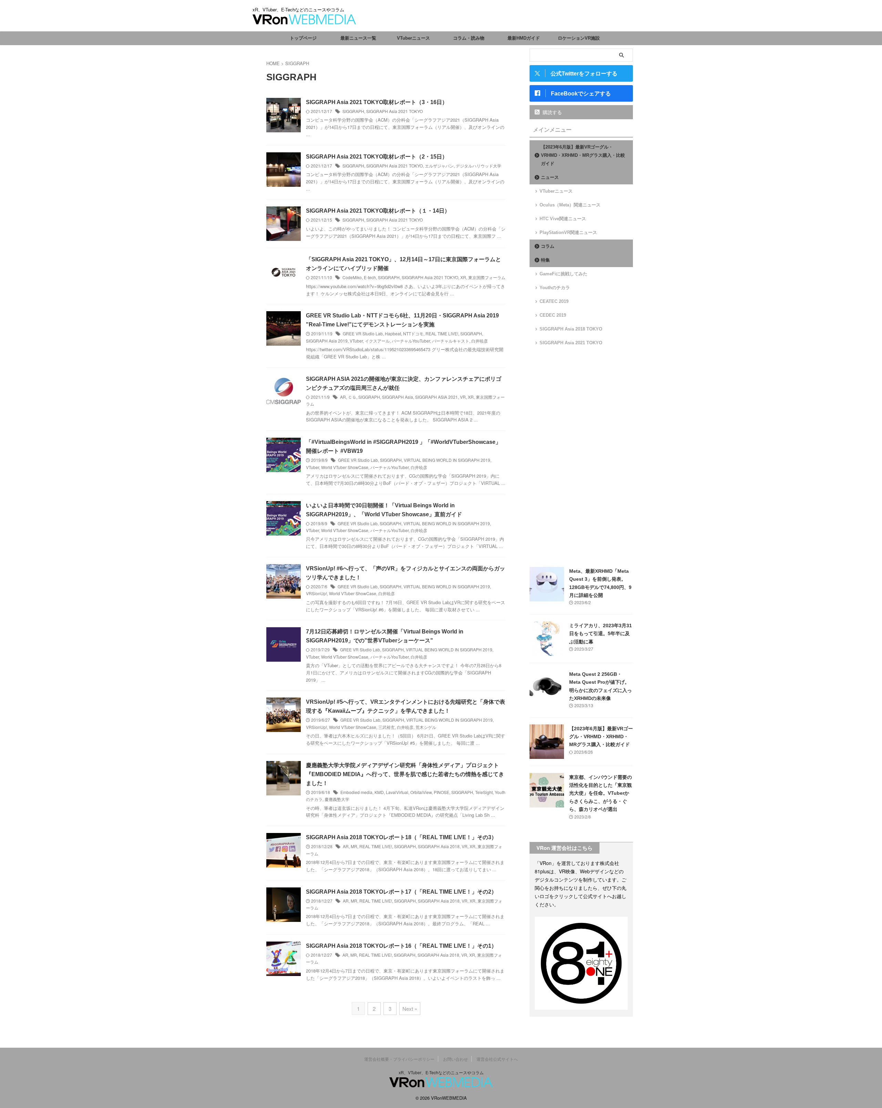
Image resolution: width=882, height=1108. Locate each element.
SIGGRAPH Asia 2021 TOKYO (394, 111)
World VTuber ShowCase (344, 467)
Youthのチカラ (555, 287)
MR (354, 846)
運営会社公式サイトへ (497, 1059)
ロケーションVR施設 (579, 38)
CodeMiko (352, 277)
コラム (547, 246)
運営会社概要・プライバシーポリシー (399, 1059)
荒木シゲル (426, 727)
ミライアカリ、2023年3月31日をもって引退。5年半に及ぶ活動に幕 (600, 633)
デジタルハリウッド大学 (478, 166)
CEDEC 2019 (553, 315)
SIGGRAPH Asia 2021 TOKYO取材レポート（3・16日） (377, 102)
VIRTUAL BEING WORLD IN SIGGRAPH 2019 (447, 460)
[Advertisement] (581, 456)
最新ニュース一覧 (358, 38)
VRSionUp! (316, 593)
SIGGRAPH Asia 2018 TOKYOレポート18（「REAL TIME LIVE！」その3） (401, 837)
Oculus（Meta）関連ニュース (570, 204)
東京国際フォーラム (486, 277)
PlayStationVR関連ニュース (568, 232)
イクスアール (377, 341)
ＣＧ (352, 397)
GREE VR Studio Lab (363, 333)
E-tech (370, 277)
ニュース (550, 177)
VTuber (356, 341)
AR (343, 397)
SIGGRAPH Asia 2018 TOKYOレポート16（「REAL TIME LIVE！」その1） (401, 946)
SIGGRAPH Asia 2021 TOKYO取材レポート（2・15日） (377, 157)
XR (463, 277)
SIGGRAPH (353, 111)
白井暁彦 (479, 341)
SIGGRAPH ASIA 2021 (436, 397)
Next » (409, 1008)
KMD (379, 792)
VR (463, 397)
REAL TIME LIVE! (441, 333)
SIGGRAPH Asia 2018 (439, 846)
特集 (545, 260)
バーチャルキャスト (450, 341)
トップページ (303, 38)
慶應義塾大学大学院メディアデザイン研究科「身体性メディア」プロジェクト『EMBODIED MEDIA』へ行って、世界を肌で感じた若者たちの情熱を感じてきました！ (405, 774)
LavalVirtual (397, 792)
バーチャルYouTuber (411, 341)
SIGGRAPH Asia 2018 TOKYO (571, 329)
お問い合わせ (455, 1059)
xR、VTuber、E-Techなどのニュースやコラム (441, 1072)
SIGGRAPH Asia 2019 (327, 341)
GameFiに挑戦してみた (563, 273)
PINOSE (441, 792)
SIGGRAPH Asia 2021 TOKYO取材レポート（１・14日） (378, 211)
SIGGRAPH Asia (397, 397)
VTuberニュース (413, 38)
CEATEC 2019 (554, 301)
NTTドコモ (413, 333)
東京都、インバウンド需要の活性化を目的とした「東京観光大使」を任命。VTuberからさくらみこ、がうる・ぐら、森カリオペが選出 (600, 793)
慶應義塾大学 (337, 799)
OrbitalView (421, 792)
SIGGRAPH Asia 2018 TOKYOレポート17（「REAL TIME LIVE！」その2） (401, 892)
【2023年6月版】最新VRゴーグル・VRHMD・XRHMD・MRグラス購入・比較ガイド (583, 155)
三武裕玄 (386, 727)
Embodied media (356, 792)
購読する (551, 112)
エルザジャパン (439, 166)
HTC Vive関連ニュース (563, 218)
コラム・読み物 (468, 38)
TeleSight (484, 792)
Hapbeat (393, 333)
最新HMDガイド (523, 38)
